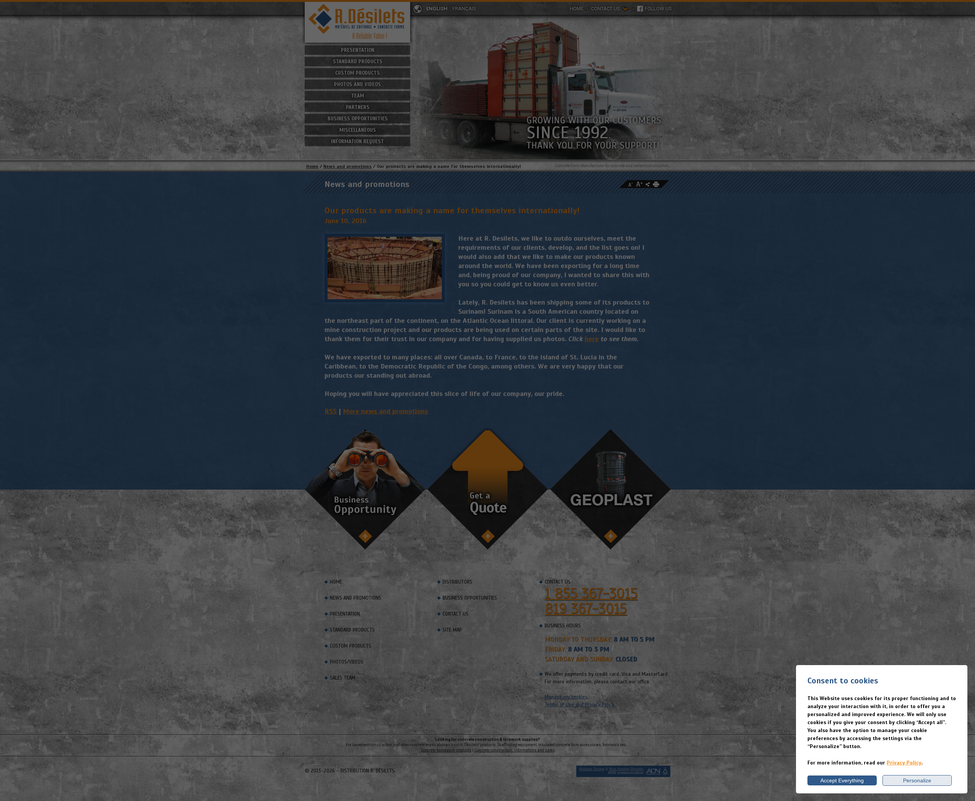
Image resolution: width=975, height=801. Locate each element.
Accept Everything (842, 780)
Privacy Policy (904, 763)
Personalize (917, 780)
